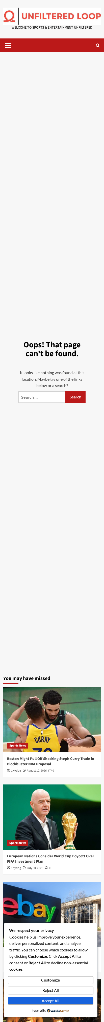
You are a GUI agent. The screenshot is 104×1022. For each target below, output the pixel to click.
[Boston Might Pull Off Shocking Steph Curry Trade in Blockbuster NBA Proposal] (52, 719)
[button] (8, 44)
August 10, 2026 (37, 771)
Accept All (50, 1000)
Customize (50, 979)
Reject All (50, 990)
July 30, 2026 (35, 868)
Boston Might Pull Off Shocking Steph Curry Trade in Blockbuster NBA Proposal (50, 761)
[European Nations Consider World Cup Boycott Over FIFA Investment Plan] (52, 817)
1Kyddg (16, 771)
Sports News (17, 745)
